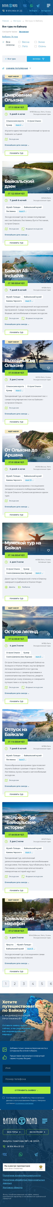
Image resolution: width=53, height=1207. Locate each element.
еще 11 (28, 301)
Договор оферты (13, 1187)
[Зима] (43, 43)
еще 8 (30, 949)
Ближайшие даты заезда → (17, 145)
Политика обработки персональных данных (24, 1181)
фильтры (36, 59)
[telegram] (37, 5)
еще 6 (22, 211)
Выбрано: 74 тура (10, 37)
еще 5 (21, 759)
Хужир (9, 125)
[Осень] (43, 47)
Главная (5, 21)
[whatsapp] (31, 5)
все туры (12, 1132)
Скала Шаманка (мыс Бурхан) (19, 573)
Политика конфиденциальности (22, 1175)
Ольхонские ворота (15, 121)
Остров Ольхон (34, 121)
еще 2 (18, 125)
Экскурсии (46, 11)
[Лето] (26, 47)
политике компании (24, 1103)
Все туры (33, 11)
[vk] (25, 5)
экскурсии (36, 1132)
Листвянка (11, 211)
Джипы (12, 587)
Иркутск (9, 945)
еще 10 (28, 480)
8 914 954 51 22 (14, 10)
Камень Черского (14, 301)
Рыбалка (26, 587)
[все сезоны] (10, 44)
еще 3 (38, 657)
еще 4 (28, 852)
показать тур (16, 153)
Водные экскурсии (34, 229)
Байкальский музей (33, 207)
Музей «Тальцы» (13, 207)
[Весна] (26, 43)
